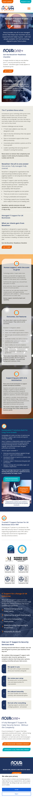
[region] (16, 785)
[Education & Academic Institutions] (3, 620)
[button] (29, 8)
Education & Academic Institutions (13, 620)
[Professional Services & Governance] (3, 610)
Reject (16, 794)
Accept (16, 789)
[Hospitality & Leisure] (3, 632)
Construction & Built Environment (17, 615)
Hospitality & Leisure (12, 631)
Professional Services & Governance (13, 610)
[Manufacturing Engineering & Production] (3, 626)
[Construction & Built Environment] (3, 615)
